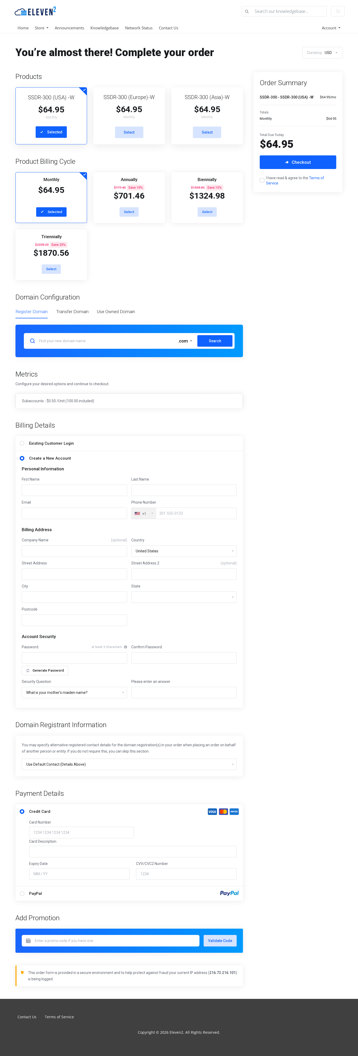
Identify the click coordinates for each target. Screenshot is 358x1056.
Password (30, 647)
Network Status (139, 27)
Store (40, 27)
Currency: (319, 53)
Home (23, 27)
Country (137, 540)
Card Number (40, 822)
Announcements (69, 27)
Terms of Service (59, 1016)
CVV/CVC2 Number (152, 864)
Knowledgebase (104, 27)
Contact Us (168, 27)
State (135, 586)
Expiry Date (38, 864)
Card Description (42, 841)
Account (329, 27)
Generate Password (48, 670)
